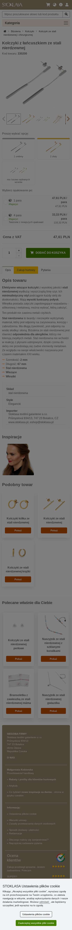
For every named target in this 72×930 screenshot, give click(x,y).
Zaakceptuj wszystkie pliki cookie (36, 923)
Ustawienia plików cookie (36, 914)
